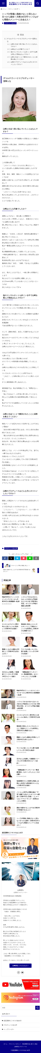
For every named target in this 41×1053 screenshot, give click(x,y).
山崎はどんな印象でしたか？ (20, 49)
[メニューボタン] (3, 3)
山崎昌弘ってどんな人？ (20, 965)
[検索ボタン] (37, 3)
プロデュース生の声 (10, 23)
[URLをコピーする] (36, 558)
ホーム (5, 1044)
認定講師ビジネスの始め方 (13, 1020)
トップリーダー (9, 1029)
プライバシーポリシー (15, 1044)
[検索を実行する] (37, 1008)
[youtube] (22, 972)
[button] (5, 558)
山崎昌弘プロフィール (20, 1046)
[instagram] (18, 972)
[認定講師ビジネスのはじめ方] (20, 3)
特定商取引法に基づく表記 (29, 1044)
